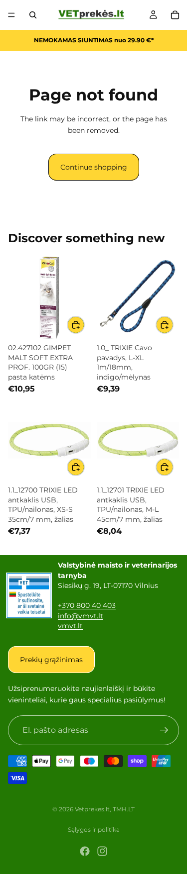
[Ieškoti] (33, 15)
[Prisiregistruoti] (164, 730)
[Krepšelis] (175, 15)
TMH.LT (124, 809)
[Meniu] (11, 14)
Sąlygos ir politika (94, 829)
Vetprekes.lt (92, 809)
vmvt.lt (70, 625)
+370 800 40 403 (87, 605)
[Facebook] (85, 851)
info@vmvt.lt (80, 615)
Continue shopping (93, 167)
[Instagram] (102, 851)
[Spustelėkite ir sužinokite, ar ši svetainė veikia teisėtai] (29, 595)
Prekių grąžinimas (51, 659)
